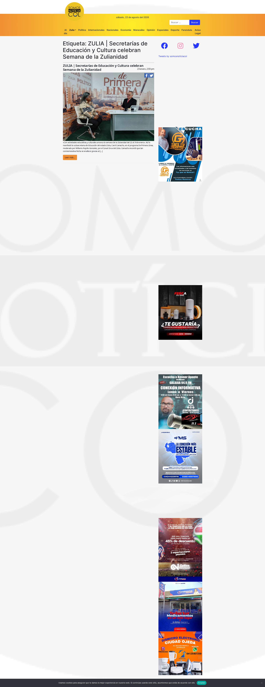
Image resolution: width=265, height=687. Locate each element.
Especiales (163, 30)
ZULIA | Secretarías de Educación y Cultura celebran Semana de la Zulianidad (103, 67)
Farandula (186, 30)
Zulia (71, 30)
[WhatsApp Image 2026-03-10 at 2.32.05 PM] (180, 456)
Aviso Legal (198, 32)
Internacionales (96, 30)
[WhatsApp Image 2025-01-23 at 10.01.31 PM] (180, 312)
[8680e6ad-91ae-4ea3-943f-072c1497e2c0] (180, 154)
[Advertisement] (180, 75)
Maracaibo (139, 30)
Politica (82, 30)
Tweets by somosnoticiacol (172, 56)
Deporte (175, 30)
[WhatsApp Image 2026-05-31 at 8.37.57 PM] (180, 547)
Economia (126, 30)
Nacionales (112, 30)
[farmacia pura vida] (180, 603)
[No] (261, 682)
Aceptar (201, 683)
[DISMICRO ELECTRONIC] (180, 653)
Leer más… (70, 157)
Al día (65, 32)
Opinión (151, 30)
